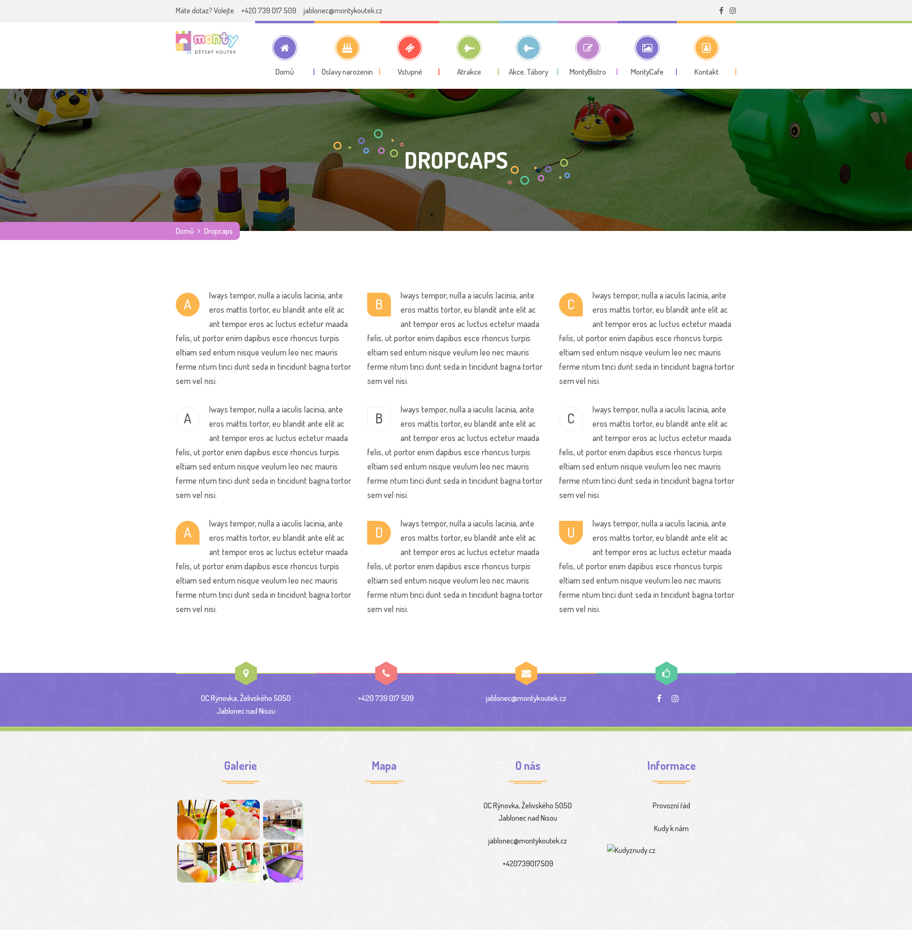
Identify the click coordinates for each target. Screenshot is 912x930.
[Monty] (207, 43)
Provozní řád (671, 805)
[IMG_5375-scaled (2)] (283, 820)
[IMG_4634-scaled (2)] (240, 820)
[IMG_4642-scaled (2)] (240, 862)
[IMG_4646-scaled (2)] (197, 820)
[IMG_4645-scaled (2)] (197, 862)
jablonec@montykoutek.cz (343, 10)
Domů (185, 231)
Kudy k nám (671, 828)
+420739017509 (528, 863)
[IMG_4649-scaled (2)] (283, 862)
